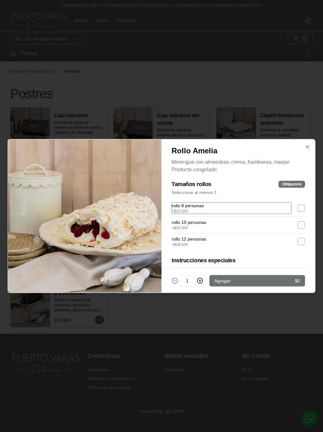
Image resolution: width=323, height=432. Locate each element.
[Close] (307, 147)
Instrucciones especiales (203, 260)
